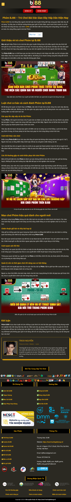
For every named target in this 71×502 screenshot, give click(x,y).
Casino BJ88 (7, 442)
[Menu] (3, 4)
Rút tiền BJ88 (43, 404)
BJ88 (27, 27)
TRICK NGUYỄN (26, 341)
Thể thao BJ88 (8, 438)
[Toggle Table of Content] (39, 34)
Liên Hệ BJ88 (7, 391)
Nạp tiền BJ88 (43, 399)
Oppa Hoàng (8, 395)
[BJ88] (35, 4)
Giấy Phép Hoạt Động (10, 404)
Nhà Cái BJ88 (7, 399)
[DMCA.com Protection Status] (42, 469)
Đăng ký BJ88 (43, 391)
